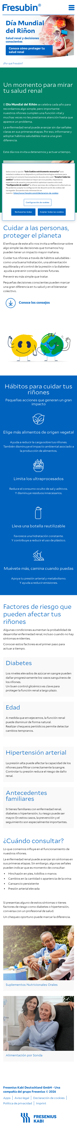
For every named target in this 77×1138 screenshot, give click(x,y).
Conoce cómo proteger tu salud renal (27, 50)
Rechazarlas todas (23, 212)
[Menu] (71, 7)
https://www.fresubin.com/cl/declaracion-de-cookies (35, 193)
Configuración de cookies (37, 202)
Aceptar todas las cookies (52, 212)
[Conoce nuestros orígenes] (38, 303)
